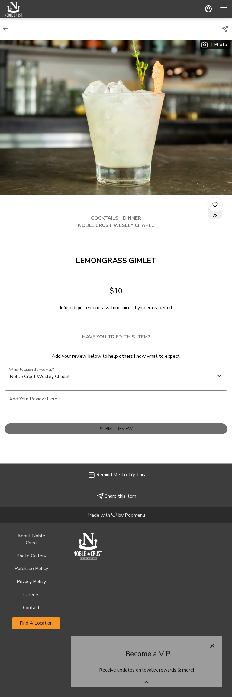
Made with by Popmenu (75, 515)
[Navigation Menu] (223, 9)
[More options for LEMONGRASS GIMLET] (215, 204)
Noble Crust (87, 546)
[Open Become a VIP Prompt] (146, 682)
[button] (7, 29)
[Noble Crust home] (32, 9)
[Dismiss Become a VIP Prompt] (212, 646)
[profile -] (208, 8)
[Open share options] (225, 29)
